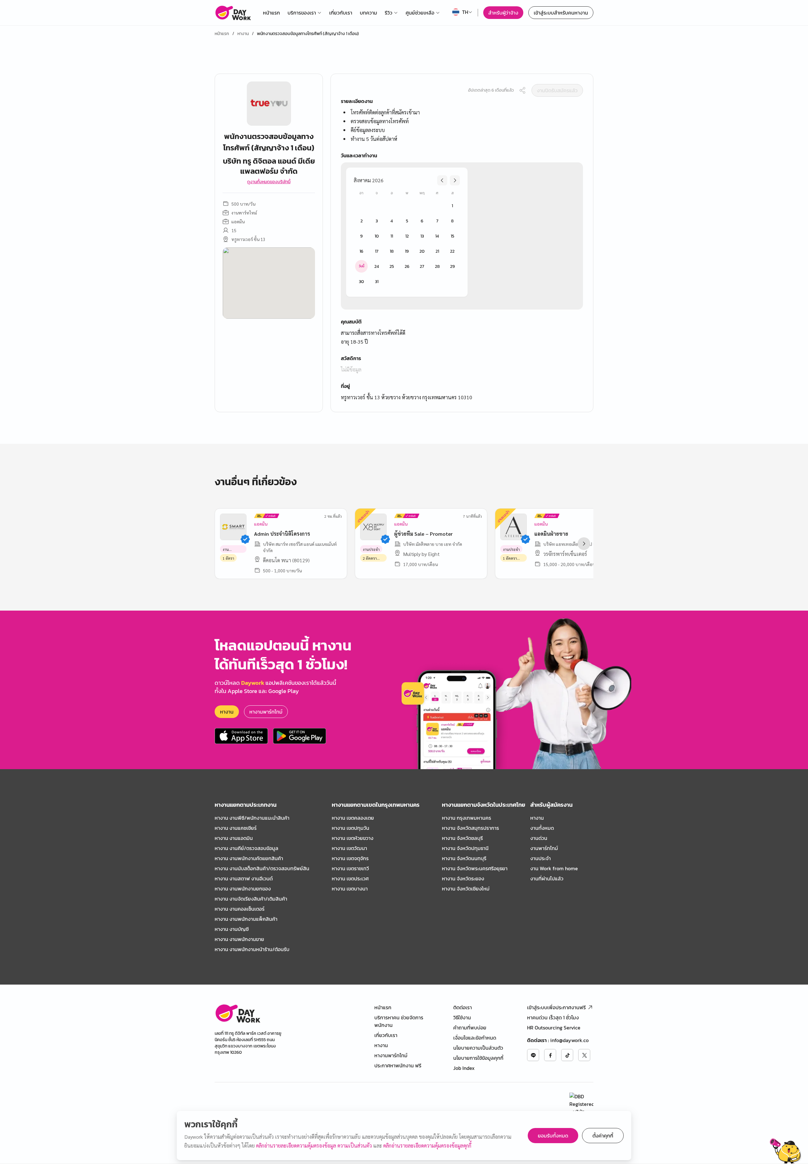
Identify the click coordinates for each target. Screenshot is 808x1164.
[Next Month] (455, 180)
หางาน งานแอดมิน (234, 838)
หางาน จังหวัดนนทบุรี (464, 858)
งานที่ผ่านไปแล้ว (546, 878)
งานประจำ (540, 858)
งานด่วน (538, 838)
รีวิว (388, 12)
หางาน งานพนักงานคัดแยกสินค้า (249, 858)
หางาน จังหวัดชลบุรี (462, 838)
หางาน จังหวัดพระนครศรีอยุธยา (475, 868)
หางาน (243, 34)
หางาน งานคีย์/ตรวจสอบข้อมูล (246, 848)
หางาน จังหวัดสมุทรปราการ (470, 828)
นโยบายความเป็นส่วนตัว (478, 1048)
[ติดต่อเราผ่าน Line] (533, 1055)
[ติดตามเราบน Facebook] (550, 1055)
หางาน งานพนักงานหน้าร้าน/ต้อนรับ (252, 949)
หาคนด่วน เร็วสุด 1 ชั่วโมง (553, 1017)
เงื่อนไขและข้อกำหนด (474, 1037)
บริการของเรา (302, 12)
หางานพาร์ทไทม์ (265, 711)
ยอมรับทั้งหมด (553, 1135)
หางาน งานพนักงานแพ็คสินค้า (246, 919)
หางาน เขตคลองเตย (353, 818)
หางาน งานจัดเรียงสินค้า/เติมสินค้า (251, 898)
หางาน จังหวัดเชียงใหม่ (466, 888)
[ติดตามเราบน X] (584, 1055)
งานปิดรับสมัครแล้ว (557, 90)
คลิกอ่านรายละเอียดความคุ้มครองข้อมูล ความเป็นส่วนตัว (314, 1145)
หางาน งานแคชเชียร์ (236, 828)
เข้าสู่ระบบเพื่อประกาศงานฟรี (556, 1007)
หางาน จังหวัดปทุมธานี (465, 848)
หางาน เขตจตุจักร (350, 858)
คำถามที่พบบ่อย (469, 1027)
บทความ (368, 12)
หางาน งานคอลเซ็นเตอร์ (239, 909)
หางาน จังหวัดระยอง (463, 878)
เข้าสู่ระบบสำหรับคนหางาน (561, 12)
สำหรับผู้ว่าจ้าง (503, 12)
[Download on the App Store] (241, 736)
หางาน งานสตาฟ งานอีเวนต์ (244, 878)
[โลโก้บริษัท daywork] (237, 1013)
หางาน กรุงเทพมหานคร (466, 818)
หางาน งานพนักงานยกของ (243, 888)
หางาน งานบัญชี (232, 929)
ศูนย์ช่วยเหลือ (420, 12)
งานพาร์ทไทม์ (544, 848)
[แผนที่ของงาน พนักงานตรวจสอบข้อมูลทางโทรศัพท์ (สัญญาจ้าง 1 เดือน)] (269, 283)
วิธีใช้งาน (462, 1017)
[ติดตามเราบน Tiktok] (567, 1055)
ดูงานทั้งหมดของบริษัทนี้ (268, 182)
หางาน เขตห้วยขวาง (352, 838)
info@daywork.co (569, 1040)
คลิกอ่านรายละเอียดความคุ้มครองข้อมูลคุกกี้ (427, 1145)
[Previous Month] (442, 180)
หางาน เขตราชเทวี (350, 868)
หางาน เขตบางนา (350, 888)
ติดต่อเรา (462, 1007)
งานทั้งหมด (542, 828)
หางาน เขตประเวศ (350, 878)
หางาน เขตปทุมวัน (350, 828)
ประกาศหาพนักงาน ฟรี (397, 1065)
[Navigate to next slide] (584, 543)
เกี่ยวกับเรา (340, 12)
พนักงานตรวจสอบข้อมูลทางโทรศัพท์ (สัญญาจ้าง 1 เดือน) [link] (308, 34)
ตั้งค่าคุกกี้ (602, 1135)
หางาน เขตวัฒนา (349, 848)
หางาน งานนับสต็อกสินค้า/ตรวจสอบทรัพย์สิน (262, 868)
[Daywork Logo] (233, 12)
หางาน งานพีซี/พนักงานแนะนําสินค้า (252, 818)
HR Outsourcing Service (553, 1027)
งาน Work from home (554, 868)
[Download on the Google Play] (299, 736)
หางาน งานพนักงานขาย (239, 939)
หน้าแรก (271, 12)
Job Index (464, 1068)
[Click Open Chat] (785, 1151)
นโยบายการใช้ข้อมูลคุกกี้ (478, 1058)
